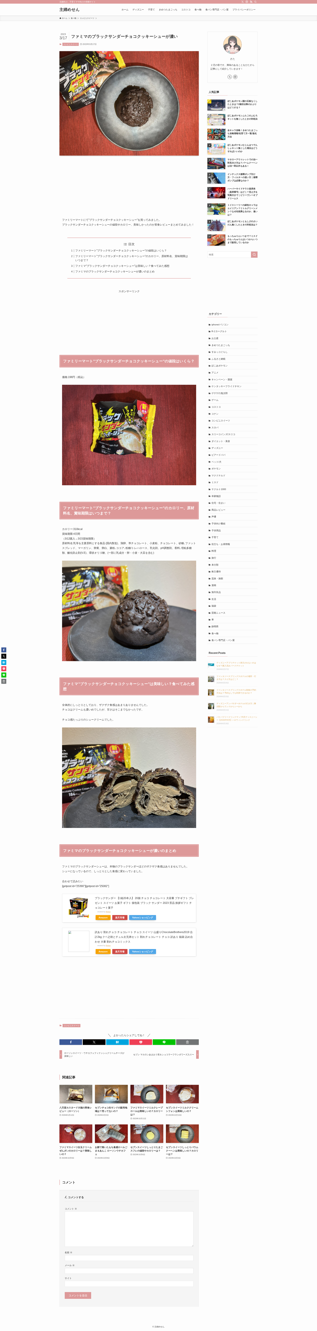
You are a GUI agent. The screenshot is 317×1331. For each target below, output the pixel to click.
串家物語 (216, 496)
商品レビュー (218, 510)
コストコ (216, 407)
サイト (68, 1278)
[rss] (251, 2)
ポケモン (216, 468)
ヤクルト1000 (218, 489)
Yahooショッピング (142, 917)
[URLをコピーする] (187, 1042)
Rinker (108, 912)
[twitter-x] (242, 2)
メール (70, 1265)
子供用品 (216, 530)
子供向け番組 (218, 523)
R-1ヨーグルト (219, 331)
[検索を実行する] (254, 254)
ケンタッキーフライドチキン (226, 386)
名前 (68, 1252)
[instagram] (247, 2)
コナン (214, 413)
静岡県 (214, 626)
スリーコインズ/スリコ (223, 434)
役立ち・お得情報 (220, 544)
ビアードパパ (218, 455)
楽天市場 (119, 917)
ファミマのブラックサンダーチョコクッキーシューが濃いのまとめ (115, 271)
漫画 (213, 585)
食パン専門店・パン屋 (223, 640)
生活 (213, 599)
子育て (214, 537)
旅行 (213, 558)
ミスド (214, 482)
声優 (213, 516)
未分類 (214, 564)
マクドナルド (218, 475)
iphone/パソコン (220, 324)
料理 (213, 551)
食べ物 (214, 633)
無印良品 (216, 592)
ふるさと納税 (218, 359)
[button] (70, 1042)
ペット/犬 (216, 461)
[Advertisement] (129, 184)
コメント (71, 1208)
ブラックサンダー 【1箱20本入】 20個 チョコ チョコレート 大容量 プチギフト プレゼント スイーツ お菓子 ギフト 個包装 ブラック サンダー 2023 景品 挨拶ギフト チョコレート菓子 (144, 903)
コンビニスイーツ (70, 44)
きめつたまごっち (220, 345)
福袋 (213, 606)
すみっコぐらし (219, 352)
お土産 (214, 338)
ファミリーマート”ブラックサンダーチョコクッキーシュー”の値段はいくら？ (121, 250)
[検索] (255, 2)
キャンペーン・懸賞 (221, 379)
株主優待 (216, 571)
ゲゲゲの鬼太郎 (219, 393)
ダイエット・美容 (220, 441)
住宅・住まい (218, 503)
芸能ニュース (218, 612)
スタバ (214, 427)
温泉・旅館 (217, 578)
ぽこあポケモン (219, 365)
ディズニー (217, 448)
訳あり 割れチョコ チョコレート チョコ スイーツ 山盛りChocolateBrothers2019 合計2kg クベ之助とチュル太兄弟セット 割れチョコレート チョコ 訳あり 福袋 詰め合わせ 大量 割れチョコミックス (144, 937)
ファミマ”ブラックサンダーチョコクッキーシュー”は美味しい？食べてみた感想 (122, 265)
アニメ (214, 372)
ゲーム (214, 400)
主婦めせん (69, 10)
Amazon (103, 917)
